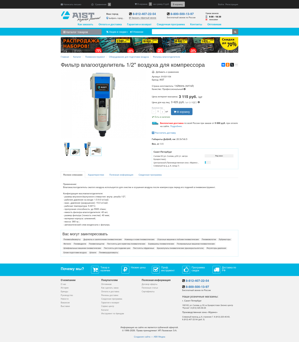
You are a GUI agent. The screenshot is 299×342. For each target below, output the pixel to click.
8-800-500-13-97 (182, 13)
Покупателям (109, 280)
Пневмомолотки (209, 239)
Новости (65, 298)
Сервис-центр (107, 306)
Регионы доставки (109, 295)
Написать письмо (72, 4)
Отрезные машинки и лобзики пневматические (178, 239)
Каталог (105, 309)
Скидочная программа (171, 24)
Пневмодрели (80, 243)
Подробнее (176, 126)
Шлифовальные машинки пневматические (82, 248)
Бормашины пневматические (161, 243)
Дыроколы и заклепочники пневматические (102, 239)
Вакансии (65, 302)
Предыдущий (60, 149)
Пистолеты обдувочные (143, 248)
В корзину (183, 112)
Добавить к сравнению (167, 71)
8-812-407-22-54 (144, 13)
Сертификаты (148, 291)
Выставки (65, 306)
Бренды (64, 291)
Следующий (148, 149)
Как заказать (85, 24)
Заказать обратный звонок (143, 17)
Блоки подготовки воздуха (75, 252)
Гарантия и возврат (139, 24)
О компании (68, 280)
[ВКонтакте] (223, 65)
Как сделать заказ (110, 287)
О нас (63, 284)
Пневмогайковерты (72, 239)
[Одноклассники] (228, 65)
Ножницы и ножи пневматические (139, 239)
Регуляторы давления (216, 248)
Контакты (196, 24)
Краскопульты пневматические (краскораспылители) (180, 248)
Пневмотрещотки (96, 243)
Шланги (93, 252)
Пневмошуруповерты (108, 252)
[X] (232, 65)
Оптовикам (214, 24)
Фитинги (67, 243)
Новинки (138, 32)
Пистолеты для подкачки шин (117, 248)
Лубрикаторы (225, 239)
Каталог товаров (77, 32)
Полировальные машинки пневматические (196, 243)
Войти (221, 4)
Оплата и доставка (110, 24)
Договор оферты (149, 284)
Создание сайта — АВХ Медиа (149, 336)
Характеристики (96, 174)
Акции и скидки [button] (117, 32)
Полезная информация (121, 174)
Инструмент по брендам (112, 313)
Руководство (67, 295)
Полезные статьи (150, 287)
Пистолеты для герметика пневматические (126, 243)
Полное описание (73, 174)
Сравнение (102, 4)
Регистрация (231, 4)
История (65, 287)
